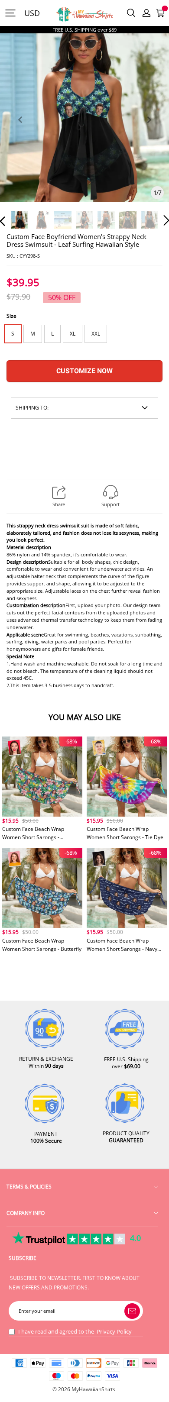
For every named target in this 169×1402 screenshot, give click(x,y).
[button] (19, 130)
